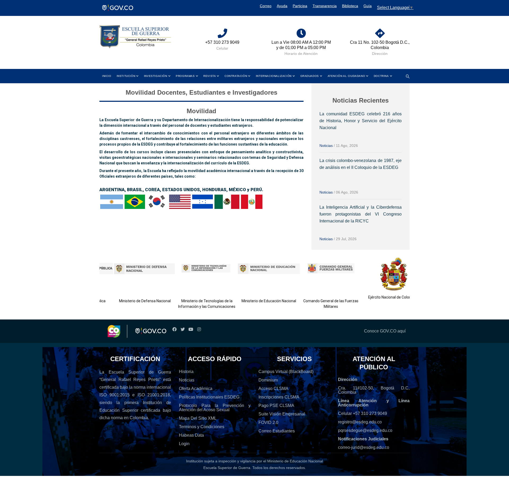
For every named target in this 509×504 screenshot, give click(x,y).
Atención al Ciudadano (346, 75)
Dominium (268, 380)
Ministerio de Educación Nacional (258, 301)
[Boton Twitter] (182, 329)
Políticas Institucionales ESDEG (209, 397)
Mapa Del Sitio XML (198, 418)
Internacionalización (274, 75)
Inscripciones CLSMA (278, 397)
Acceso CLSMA (273, 388)
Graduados (309, 75)
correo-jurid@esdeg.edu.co (363, 447)
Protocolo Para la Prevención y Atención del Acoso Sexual (215, 407)
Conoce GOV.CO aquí (385, 331)
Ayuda (282, 6)
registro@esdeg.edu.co (360, 422)
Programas (185, 75)
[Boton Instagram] (199, 329)
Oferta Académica (195, 388)
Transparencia (325, 6)
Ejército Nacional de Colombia (382, 297)
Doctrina (381, 75)
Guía (367, 6)
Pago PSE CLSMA (276, 405)
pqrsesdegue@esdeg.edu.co (365, 430)
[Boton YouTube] (190, 329)
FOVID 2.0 (268, 422)
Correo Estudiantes (276, 431)
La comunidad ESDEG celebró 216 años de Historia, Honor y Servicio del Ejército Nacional (360, 121)
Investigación (155, 75)
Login (184, 443)
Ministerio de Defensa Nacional (134, 301)
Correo (265, 6)
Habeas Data (191, 435)
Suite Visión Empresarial (281, 414)
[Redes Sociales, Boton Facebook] (174, 329)
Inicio (106, 75)
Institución (126, 75)
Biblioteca (350, 6)
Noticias (326, 145)
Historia (186, 371)
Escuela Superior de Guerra (226, 468)
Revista (209, 75)
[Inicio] (135, 37)
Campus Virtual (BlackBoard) (285, 371)
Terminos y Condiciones (201, 426)
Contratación (236, 75)
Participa (300, 6)
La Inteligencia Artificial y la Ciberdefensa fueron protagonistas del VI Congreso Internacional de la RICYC (360, 214)
